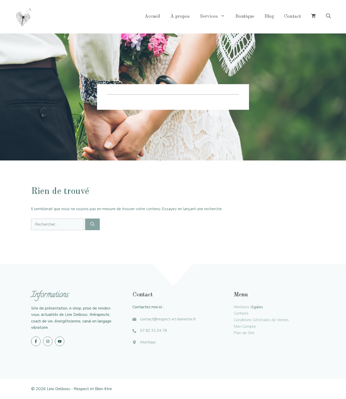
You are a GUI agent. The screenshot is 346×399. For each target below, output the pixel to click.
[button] (328, 16)
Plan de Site (244, 332)
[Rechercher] (92, 224)
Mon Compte (245, 326)
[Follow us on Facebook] (36, 341)
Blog (269, 16)
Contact (292, 16)
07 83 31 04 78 (153, 330)
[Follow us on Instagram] (47, 341)
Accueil (152, 16)
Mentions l (242, 307)
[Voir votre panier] (313, 16)
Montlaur (148, 342)
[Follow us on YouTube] (59, 341)
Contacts (241, 313)
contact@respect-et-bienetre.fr (168, 319)
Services (209, 16)
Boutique (244, 16)
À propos (180, 16)
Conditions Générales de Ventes (261, 319)
